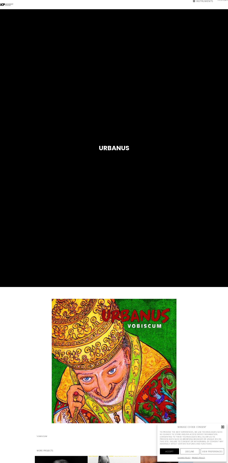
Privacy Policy (198, 458)
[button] (222, 427)
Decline (190, 451)
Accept (169, 451)
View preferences (212, 451)
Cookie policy (184, 458)
